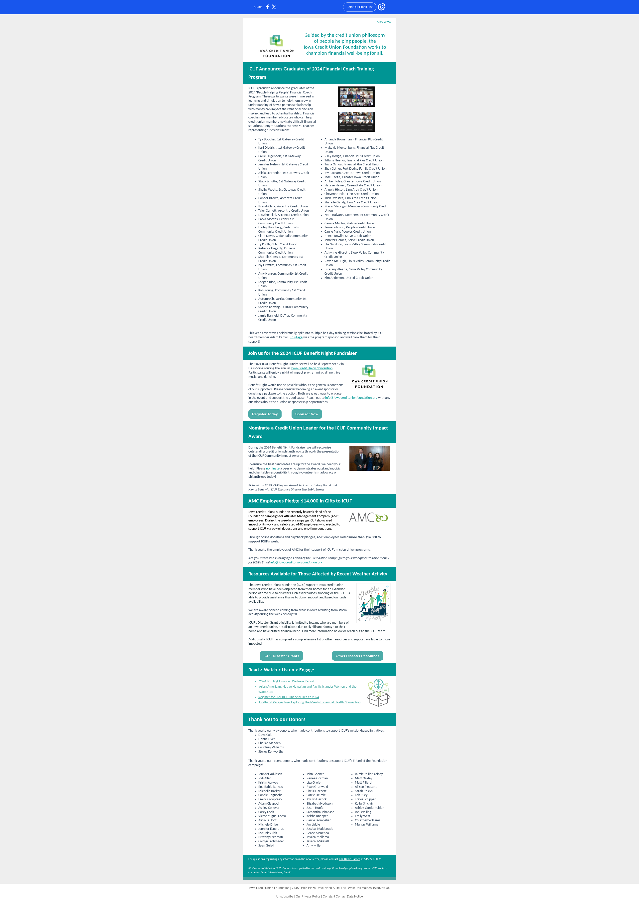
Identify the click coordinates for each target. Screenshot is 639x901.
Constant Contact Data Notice (343, 896)
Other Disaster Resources (357, 656)
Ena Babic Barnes (349, 859)
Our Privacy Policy (308, 896)
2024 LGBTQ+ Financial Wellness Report (286, 681)
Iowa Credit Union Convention (311, 368)
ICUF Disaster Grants (281, 656)
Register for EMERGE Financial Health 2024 (288, 697)
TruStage (296, 337)
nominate (273, 468)
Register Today (265, 414)
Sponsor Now (306, 414)
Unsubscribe (285, 896)
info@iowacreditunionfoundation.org (351, 398)
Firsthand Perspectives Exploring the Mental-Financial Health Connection (309, 702)
